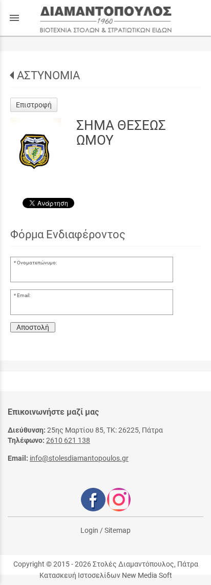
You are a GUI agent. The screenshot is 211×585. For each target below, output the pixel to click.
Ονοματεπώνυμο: (37, 262)
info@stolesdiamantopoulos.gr (79, 458)
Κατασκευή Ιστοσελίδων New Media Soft (105, 575)
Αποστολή (32, 327)
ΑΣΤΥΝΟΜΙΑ (48, 75)
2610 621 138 (68, 440)
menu (14, 18)
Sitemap (117, 530)
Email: (23, 295)
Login (89, 530)
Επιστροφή (34, 105)
